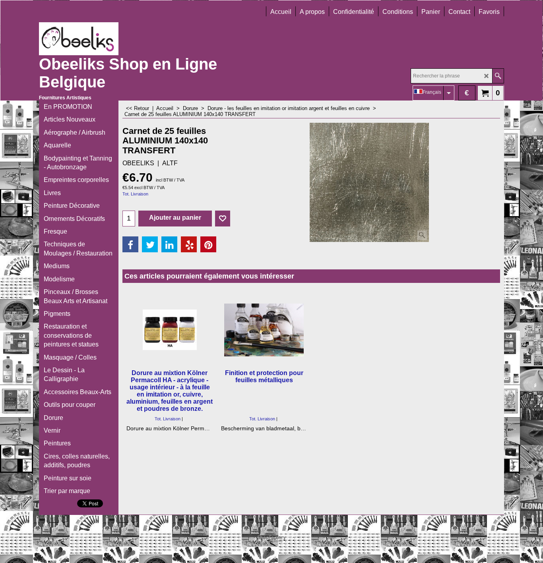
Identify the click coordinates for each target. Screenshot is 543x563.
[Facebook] (130, 244)
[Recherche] (498, 76)
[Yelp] (189, 244)
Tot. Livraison (135, 194)
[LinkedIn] (169, 244)
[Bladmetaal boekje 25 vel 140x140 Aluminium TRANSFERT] (369, 182)
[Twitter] (150, 244)
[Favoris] (222, 218)
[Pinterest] (208, 244)
